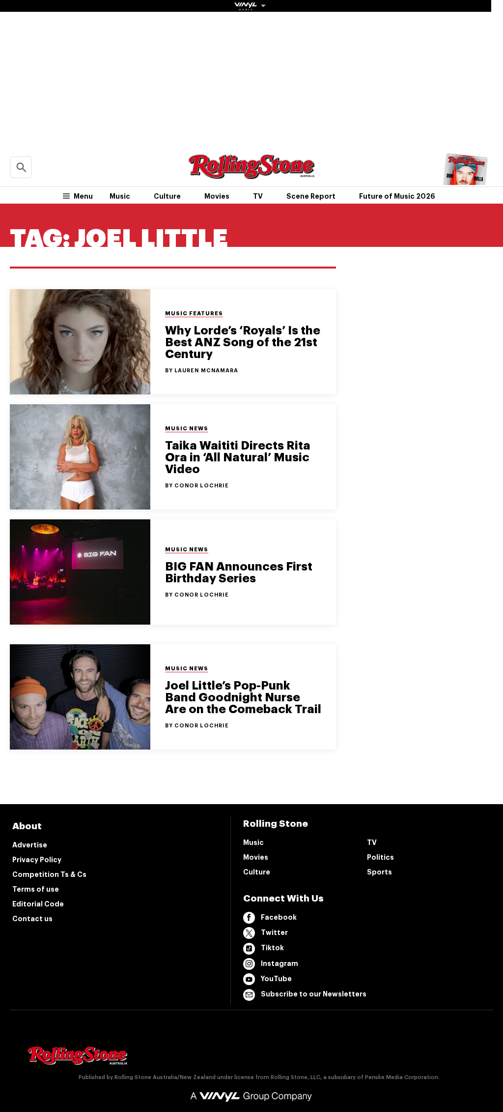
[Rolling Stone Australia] (251, 174)
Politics (380, 857)
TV (258, 196)
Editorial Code (38, 904)
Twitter (274, 932)
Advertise (29, 845)
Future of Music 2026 (397, 196)
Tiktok (272, 947)
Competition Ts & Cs (49, 874)
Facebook (279, 917)
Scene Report (310, 196)
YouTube (276, 978)
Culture (167, 196)
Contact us (32, 918)
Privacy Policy (36, 859)
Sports (379, 872)
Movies (216, 196)
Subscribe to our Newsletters (313, 994)
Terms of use (35, 889)
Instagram (279, 963)
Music (120, 196)
